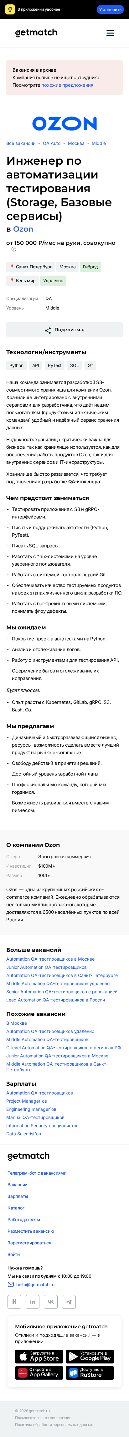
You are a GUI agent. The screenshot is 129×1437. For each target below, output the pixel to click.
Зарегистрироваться (29, 1242)
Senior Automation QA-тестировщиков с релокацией (61, 991)
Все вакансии (20, 143)
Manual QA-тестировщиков (35, 1117)
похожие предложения (67, 85)
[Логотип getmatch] (28, 1156)
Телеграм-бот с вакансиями (37, 1173)
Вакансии (17, 1184)
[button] (13, 250)
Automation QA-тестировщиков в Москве (50, 959)
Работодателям (24, 1219)
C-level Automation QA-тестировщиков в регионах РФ (63, 1047)
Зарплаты (18, 1196)
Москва (76, 143)
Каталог (16, 1207)
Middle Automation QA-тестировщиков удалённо (58, 983)
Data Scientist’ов (23, 1133)
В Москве (16, 1023)
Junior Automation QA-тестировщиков (46, 967)
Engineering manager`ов (31, 1109)
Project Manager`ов (26, 1101)
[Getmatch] (36, 33)
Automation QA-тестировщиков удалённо (50, 1031)
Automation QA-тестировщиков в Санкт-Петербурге (62, 975)
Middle (99, 143)
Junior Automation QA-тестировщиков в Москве (57, 1055)
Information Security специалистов (42, 1125)
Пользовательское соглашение (43, 1418)
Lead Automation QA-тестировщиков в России (55, 999)
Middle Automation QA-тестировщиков (47, 1039)
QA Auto (51, 143)
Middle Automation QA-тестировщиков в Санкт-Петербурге (57, 1066)
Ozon (23, 228)
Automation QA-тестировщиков (39, 1092)
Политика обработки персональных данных (54, 1425)
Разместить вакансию (31, 1231)
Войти (14, 1254)
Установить (110, 9)
